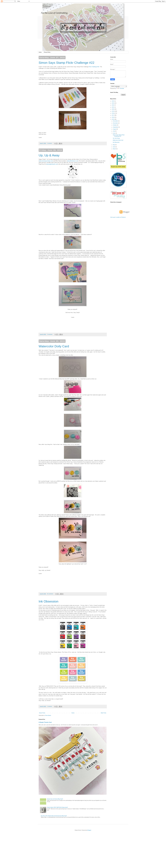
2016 (113, 117)
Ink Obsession (48, 601)
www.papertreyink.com (52, 164)
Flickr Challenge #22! (94, 66)
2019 (113, 111)
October (115, 125)
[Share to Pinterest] (61, 143)
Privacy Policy (47, 52)
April (114, 146)
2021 (113, 107)
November (115, 123)
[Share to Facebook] (60, 143)
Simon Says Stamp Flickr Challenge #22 (66, 62)
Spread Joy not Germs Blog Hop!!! (55, 799)
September (115, 127)
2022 (113, 105)
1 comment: (49, 143)
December (115, 121)
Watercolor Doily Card (54, 346)
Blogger (89, 830)
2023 (113, 103)
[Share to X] (58, 143)
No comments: (50, 593)
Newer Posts (42, 713)
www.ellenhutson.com (72, 161)
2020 (113, 109)
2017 (113, 115)
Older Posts (103, 713)
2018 (113, 113)
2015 (113, 119)
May (114, 144)
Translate (122, 88)
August (115, 129)
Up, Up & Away (49, 155)
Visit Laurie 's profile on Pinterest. (118, 217)
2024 (113, 101)
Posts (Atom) (48, 715)
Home (40, 52)
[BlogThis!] (56, 143)
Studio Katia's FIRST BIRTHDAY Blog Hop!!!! (57, 807)
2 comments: (50, 334)
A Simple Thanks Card (45, 722)
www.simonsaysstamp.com (46, 161)
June (114, 133)
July (114, 131)
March (114, 148)
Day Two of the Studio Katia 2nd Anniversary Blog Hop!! (54, 815)
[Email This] (55, 143)
